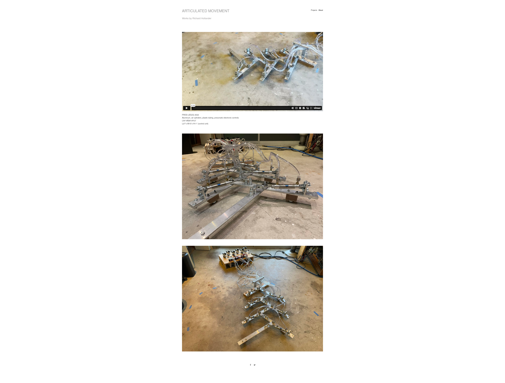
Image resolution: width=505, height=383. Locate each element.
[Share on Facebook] (250, 364)
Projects (314, 10)
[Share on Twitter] (254, 364)
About (321, 10)
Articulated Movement (205, 11)
